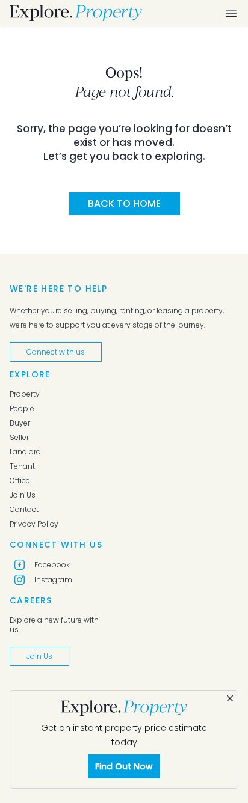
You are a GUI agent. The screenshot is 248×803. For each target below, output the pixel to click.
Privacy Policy (34, 524)
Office (20, 481)
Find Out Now (124, 766)
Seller (19, 437)
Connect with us (55, 352)
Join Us (23, 495)
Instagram (53, 580)
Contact (24, 509)
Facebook (52, 565)
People (22, 409)
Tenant (22, 466)
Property (25, 394)
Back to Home (124, 203)
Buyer (20, 423)
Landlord (25, 452)
